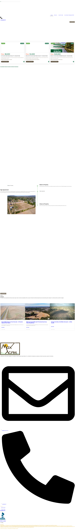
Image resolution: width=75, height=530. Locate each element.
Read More (2, 327)
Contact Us (2, 510)
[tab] (2, 66)
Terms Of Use (3, 507)
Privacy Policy (3, 509)
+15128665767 (3, 20)
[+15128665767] (1, 18)
